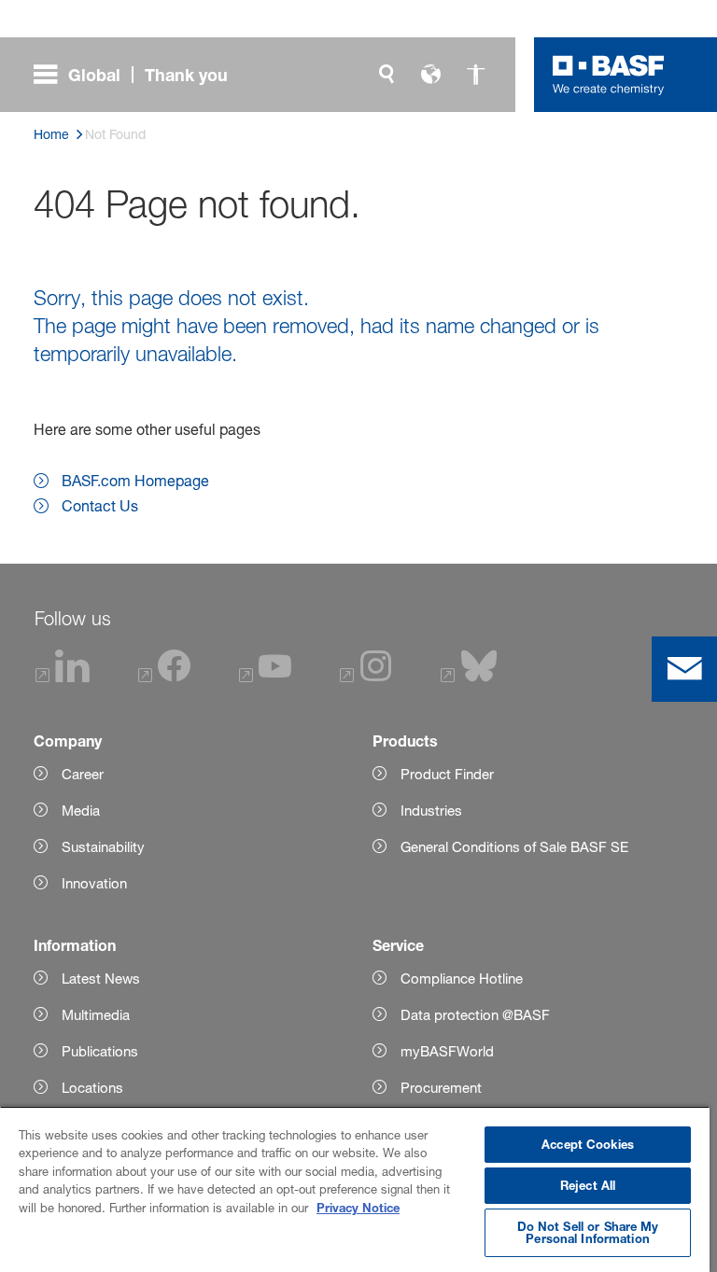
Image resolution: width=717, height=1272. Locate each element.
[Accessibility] (476, 75)
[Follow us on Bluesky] (469, 677)
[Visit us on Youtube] (265, 677)
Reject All (587, 1185)
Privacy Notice (358, 1207)
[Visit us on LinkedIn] (63, 677)
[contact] (684, 669)
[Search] (386, 75)
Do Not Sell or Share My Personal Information (588, 1232)
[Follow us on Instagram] (366, 677)
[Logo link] (609, 74)
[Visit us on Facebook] (164, 677)
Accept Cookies (587, 1144)
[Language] (431, 75)
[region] (355, 1189)
